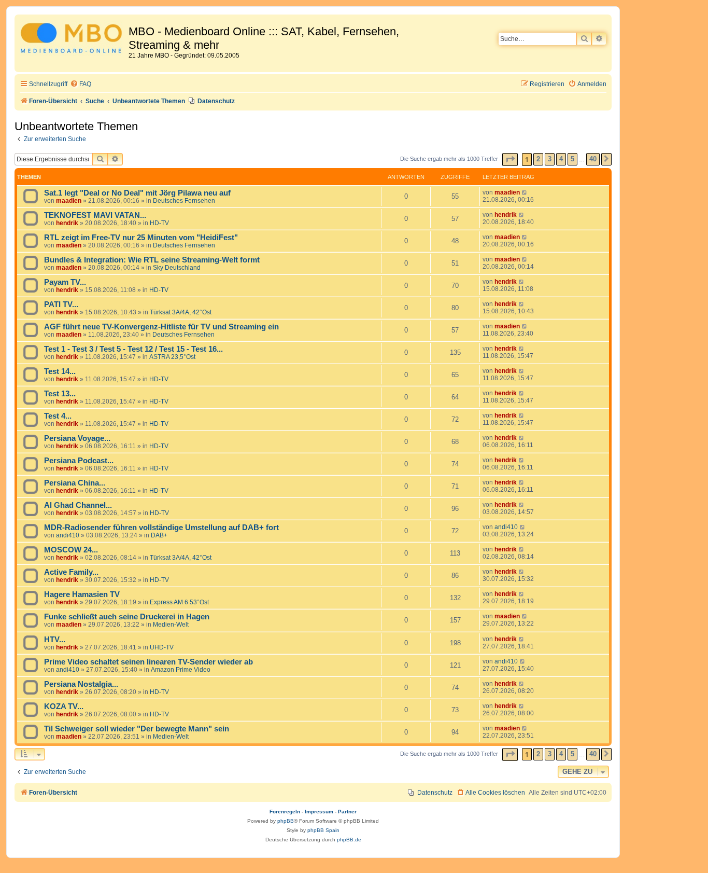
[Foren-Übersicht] (73, 39)
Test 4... (58, 416)
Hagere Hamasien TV (82, 594)
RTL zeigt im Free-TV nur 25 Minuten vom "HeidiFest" (141, 237)
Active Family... (71, 572)
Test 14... (60, 371)
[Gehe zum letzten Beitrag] (524, 192)
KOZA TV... (63, 706)
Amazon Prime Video (180, 669)
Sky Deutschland (177, 267)
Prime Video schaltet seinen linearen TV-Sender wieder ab (148, 662)
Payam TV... (65, 282)
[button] (510, 159)
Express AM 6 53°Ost (179, 602)
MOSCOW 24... (71, 550)
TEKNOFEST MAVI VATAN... (95, 215)
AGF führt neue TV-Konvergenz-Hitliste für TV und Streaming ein (161, 327)
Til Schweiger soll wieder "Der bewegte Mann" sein (136, 729)
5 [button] (572, 159)
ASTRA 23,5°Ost (172, 357)
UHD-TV (162, 647)
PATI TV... (61, 304)
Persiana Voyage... (77, 438)
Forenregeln (285, 811)
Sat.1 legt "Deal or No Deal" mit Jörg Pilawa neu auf (137, 193)
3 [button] (549, 159)
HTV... (54, 639)
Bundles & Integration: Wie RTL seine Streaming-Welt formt (152, 260)
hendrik (67, 223)
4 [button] (561, 159)
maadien (68, 200)
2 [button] (538, 159)
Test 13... (60, 394)
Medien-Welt (171, 624)
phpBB (285, 821)
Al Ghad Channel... (78, 505)
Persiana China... (74, 483)
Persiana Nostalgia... (81, 684)
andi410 (67, 535)
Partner (347, 811)
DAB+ (159, 535)
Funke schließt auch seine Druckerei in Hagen (126, 617)
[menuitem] (80, 84)
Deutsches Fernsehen (184, 200)
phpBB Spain (323, 830)
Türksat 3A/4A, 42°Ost (180, 312)
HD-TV (159, 223)
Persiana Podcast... (79, 460)
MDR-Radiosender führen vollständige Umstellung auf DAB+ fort (161, 527)
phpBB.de (349, 839)
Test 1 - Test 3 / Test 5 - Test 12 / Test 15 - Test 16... (133, 349)
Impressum (319, 811)
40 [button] (593, 159)
